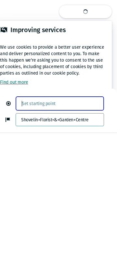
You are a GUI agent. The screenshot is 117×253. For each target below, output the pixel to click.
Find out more (14, 82)
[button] (11, 103)
